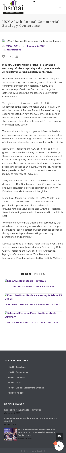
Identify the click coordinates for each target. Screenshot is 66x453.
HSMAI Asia (14, 382)
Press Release (13, 49)
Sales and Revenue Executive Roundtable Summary (34, 322)
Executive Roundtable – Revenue (33, 286)
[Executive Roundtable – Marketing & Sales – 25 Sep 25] (33, 297)
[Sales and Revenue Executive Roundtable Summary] (33, 315)
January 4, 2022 (36, 46)
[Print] (18, 56)
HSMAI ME (11, 46)
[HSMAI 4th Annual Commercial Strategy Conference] (33, 41)
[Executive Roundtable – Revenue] (33, 281)
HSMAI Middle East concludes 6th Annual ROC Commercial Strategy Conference (36, 432)
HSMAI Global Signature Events (26, 387)
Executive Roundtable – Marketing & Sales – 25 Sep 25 (34, 304)
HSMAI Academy (17, 367)
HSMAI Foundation (18, 372)
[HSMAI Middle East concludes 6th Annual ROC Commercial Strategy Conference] (10, 434)
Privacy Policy (15, 392)
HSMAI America (16, 377)
